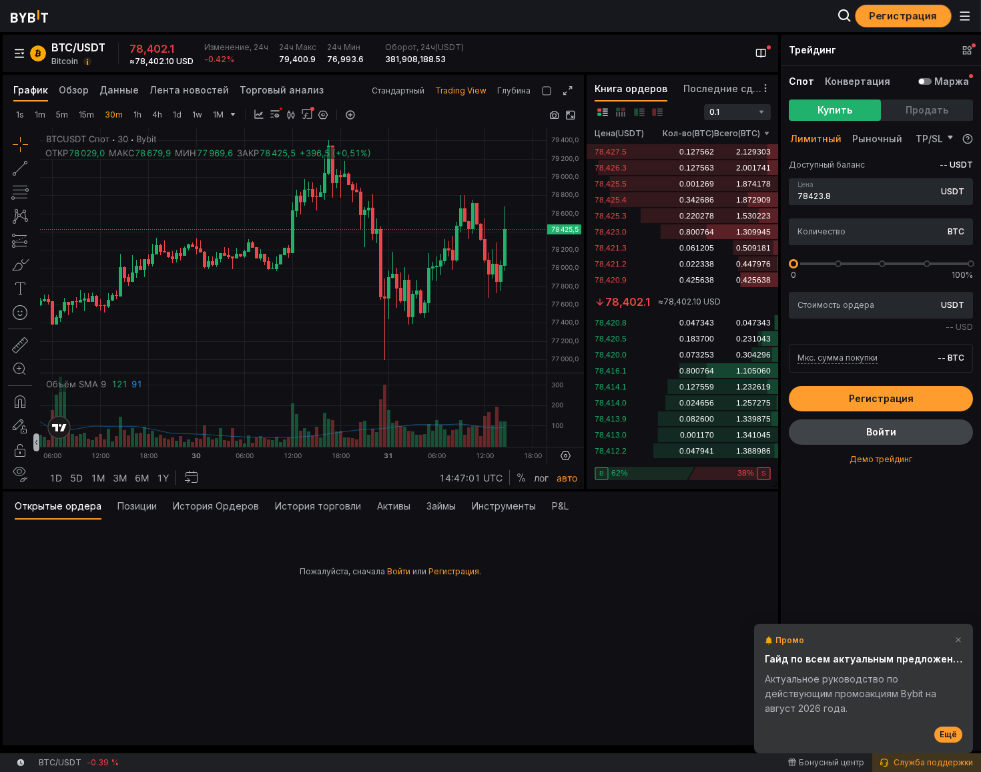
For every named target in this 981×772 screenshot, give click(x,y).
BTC (956, 231)
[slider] (793, 263)
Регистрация (453, 571)
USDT (952, 191)
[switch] (925, 81)
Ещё (948, 734)
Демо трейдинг (881, 459)
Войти (398, 571)
